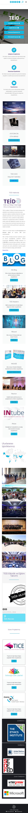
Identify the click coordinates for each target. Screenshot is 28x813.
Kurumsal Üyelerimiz (14, 71)
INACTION (14, 402)
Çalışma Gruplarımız (14, 54)
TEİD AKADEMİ (14, 310)
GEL (14, 687)
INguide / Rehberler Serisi (14, 372)
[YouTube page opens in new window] (11, 2)
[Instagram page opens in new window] (17, 2)
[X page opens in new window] (15, 2)
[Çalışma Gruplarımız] (14, 50)
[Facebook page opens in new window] (19, 2)
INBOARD (14, 340)
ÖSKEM (14, 714)
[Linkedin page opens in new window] (13, 2)
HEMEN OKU (14, 180)
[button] (4, 151)
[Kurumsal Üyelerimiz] (14, 67)
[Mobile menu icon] (26, 2)
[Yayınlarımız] (14, 83)
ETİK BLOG (14, 280)
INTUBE (14, 433)
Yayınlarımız (14, 87)
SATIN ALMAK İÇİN (14, 140)
